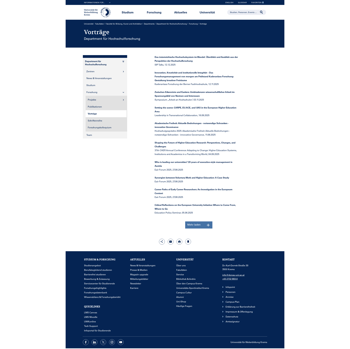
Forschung (154, 12)
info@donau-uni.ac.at (233, 275)
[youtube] (121, 342)
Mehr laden (194, 224)
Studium (128, 12)
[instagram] (112, 342)
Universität (207, 12)
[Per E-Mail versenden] (170, 242)
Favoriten (255, 3)
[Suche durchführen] (261, 12)
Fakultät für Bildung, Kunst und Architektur (124, 24)
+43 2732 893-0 (230, 278)
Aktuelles (180, 12)
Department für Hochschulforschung (171, 24)
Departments (149, 24)
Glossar (241, 3)
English (229, 2)
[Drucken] (179, 242)
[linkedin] (94, 342)
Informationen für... (94, 2)
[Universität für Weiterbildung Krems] (98, 12)
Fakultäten (99, 24)
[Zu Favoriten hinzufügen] (188, 242)
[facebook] (86, 342)
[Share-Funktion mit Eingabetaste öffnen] (162, 242)
